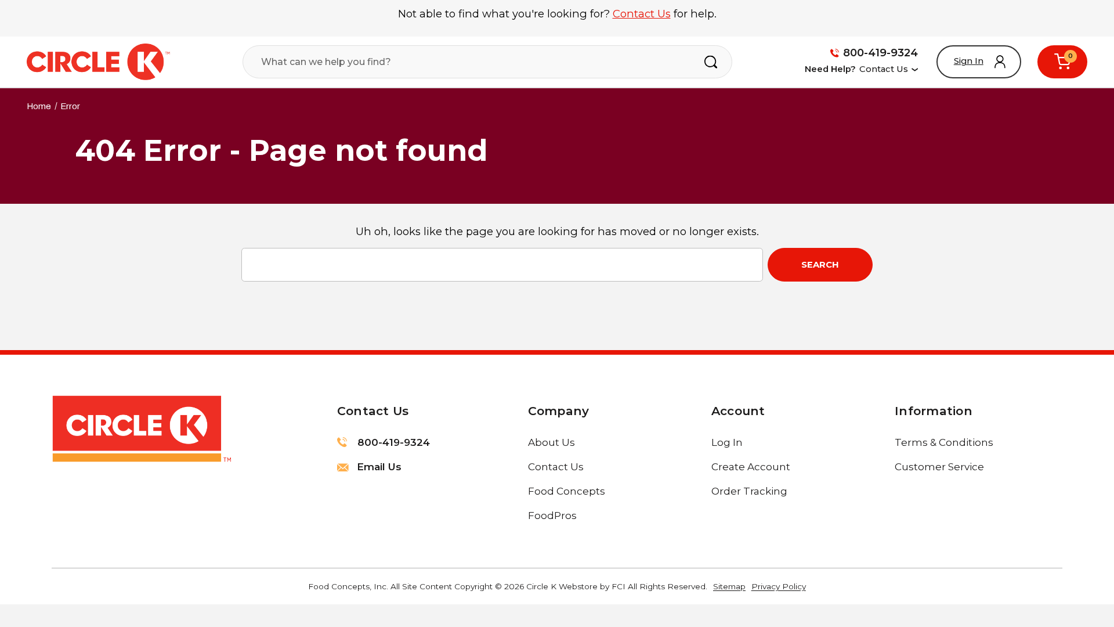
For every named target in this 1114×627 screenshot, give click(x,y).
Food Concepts (566, 491)
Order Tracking (749, 491)
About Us (551, 442)
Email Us (378, 466)
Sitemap (729, 586)
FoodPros (552, 515)
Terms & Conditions (944, 442)
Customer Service (939, 466)
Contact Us (642, 13)
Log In (727, 442)
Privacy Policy (778, 586)
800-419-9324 (880, 52)
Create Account (750, 466)
